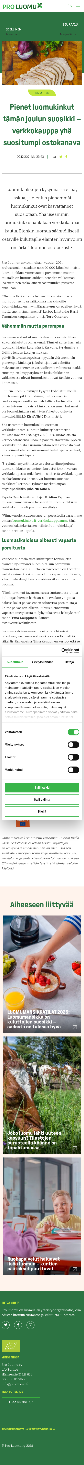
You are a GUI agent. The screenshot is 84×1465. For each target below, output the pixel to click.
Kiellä (42, 811)
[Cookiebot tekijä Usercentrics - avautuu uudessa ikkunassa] (61, 650)
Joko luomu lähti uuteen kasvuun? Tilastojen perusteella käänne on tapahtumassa (34, 1140)
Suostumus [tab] (15, 662)
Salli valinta (42, 799)
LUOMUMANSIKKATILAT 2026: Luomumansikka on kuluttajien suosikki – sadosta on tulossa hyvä (38, 1019)
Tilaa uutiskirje (21, 1402)
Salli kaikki (42, 787)
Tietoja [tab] (69, 662)
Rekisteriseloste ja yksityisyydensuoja (28, 1429)
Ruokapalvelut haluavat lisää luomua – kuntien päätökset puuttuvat (33, 1264)
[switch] (73, 744)
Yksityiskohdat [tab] (42, 662)
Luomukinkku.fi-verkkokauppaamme (40, 521)
